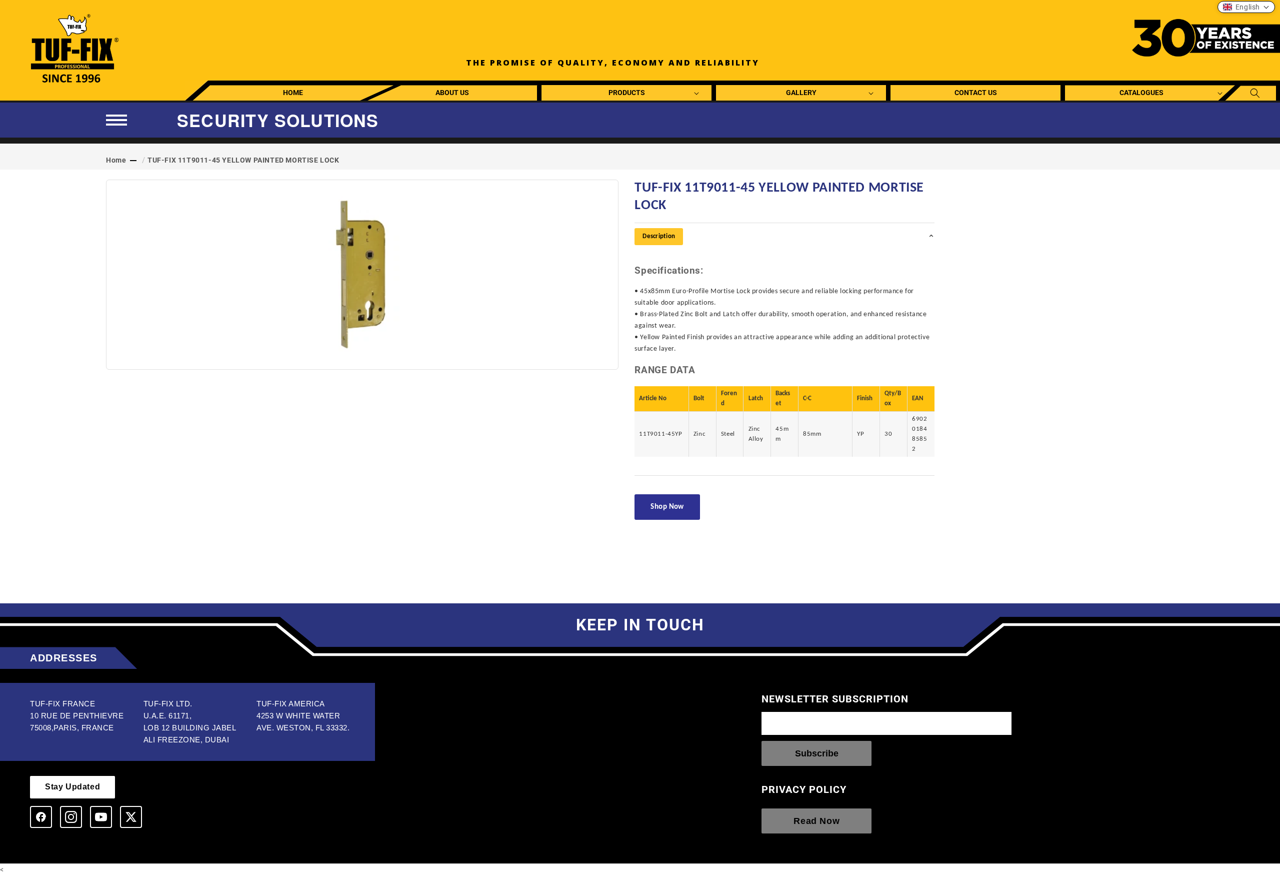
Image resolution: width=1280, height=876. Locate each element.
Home (116, 160)
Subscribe (816, 753)
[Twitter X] (131, 817)
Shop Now (667, 507)
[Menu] (116, 120)
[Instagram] (71, 817)
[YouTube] (101, 817)
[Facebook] (41, 817)
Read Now (817, 821)
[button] (627, 93)
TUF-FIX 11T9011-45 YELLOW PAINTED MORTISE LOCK (244, 160)
